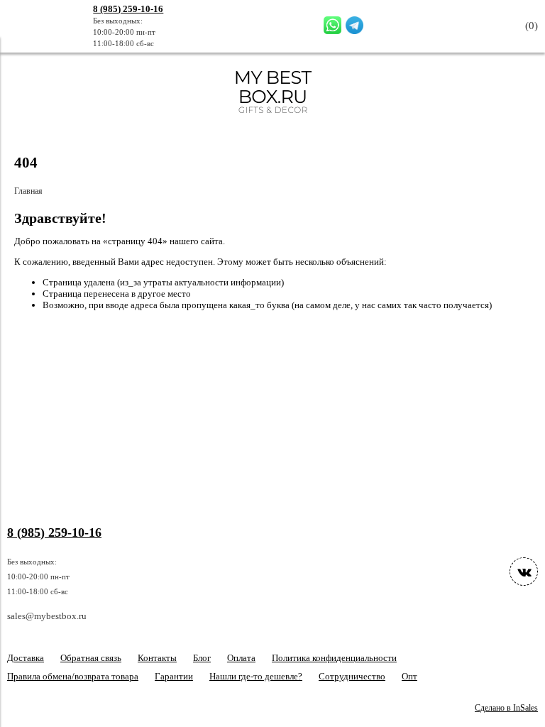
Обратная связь (90, 657)
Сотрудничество (352, 676)
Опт (409, 676)
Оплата (241, 657)
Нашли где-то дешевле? (255, 676)
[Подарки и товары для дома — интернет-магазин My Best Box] (273, 119)
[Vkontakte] (524, 571)
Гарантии (174, 676)
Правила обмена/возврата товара (72, 676)
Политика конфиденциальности (334, 657)
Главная (28, 191)
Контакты (157, 657)
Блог (202, 657)
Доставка (25, 657)
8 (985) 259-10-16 (128, 9)
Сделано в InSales (506, 708)
